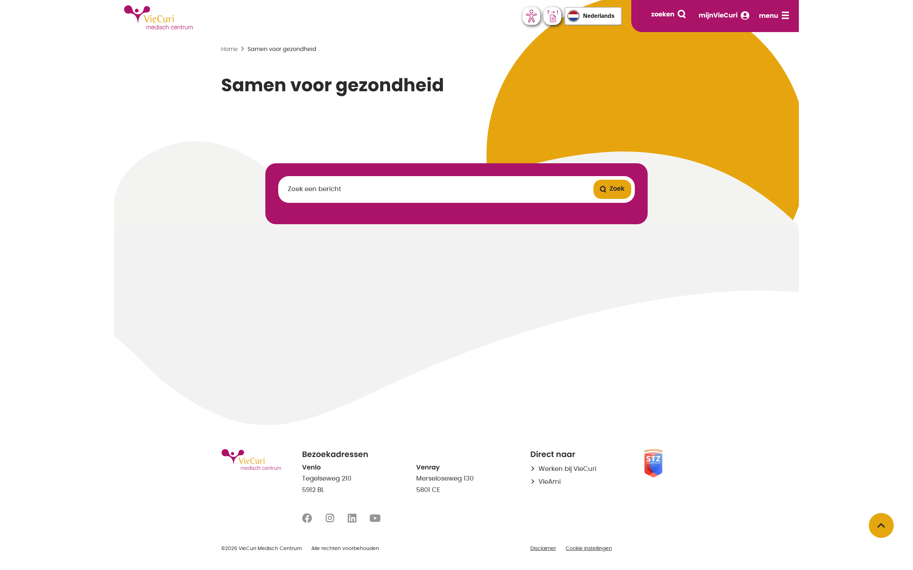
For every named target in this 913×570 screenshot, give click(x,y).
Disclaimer (543, 548)
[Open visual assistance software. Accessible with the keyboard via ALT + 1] (531, 16)
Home (229, 49)
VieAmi (550, 482)
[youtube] (375, 518)
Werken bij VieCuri (567, 469)
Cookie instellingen (589, 548)
